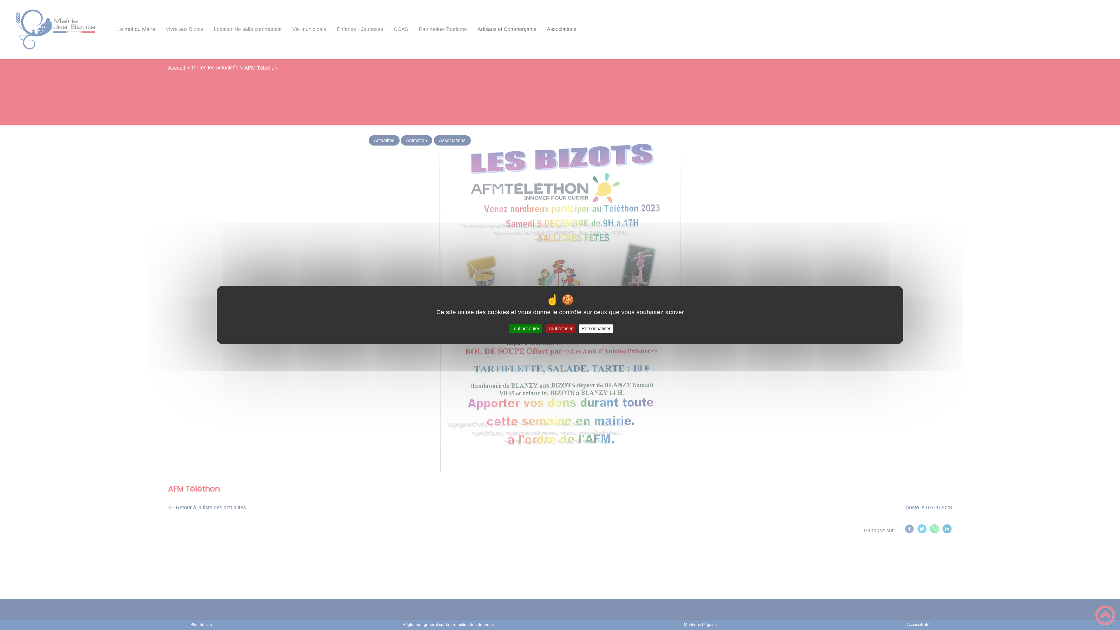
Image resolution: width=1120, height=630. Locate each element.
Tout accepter (525, 328)
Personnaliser (596, 328)
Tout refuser (560, 328)
